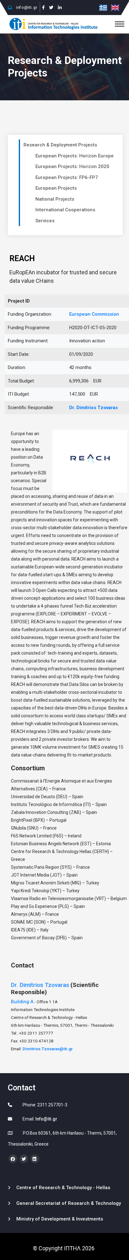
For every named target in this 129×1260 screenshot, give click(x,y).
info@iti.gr (26, 7)
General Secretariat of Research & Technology (68, 1203)
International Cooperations (65, 210)
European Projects (56, 188)
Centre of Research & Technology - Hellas (63, 1187)
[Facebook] (43, 7)
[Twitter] (51, 7)
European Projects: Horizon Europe (74, 156)
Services (44, 221)
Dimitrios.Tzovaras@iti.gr (48, 1048)
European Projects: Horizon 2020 (72, 166)
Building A (22, 1001)
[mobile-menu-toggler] (119, 24)
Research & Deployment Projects (60, 145)
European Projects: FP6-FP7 (66, 177)
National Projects (54, 199)
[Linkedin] (60, 7)
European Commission (94, 314)
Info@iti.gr (46, 1118)
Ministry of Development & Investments (59, 1219)
